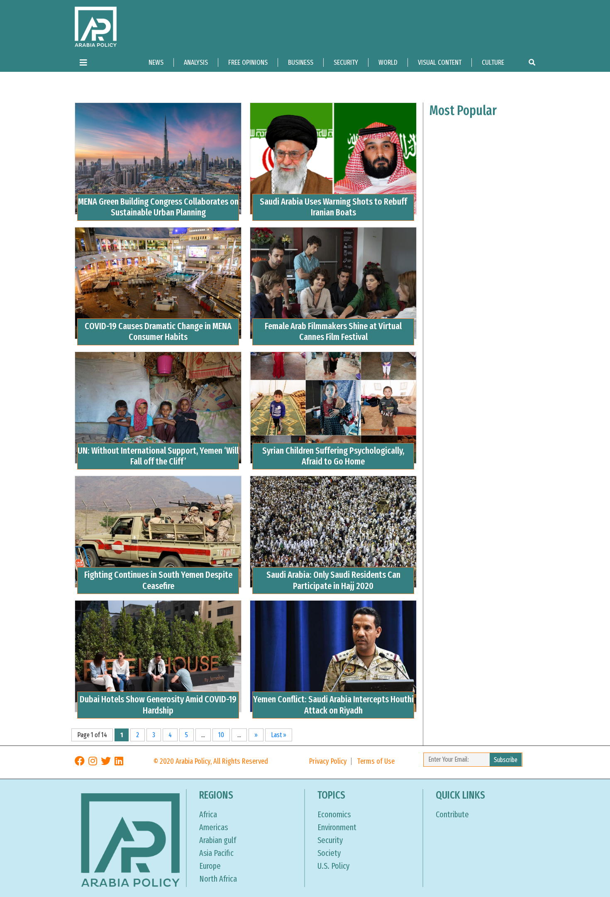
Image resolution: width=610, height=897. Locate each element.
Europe (210, 866)
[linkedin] (119, 761)
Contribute (452, 814)
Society (329, 853)
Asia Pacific (216, 853)
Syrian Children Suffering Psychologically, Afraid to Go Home (333, 456)
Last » (278, 735)
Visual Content (439, 62)
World (388, 62)
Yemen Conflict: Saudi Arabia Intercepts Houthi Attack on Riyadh (333, 705)
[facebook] (80, 761)
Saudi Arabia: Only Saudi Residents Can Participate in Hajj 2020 (333, 580)
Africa (208, 814)
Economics (334, 814)
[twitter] (106, 761)
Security (346, 62)
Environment (336, 827)
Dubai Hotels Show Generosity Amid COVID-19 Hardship (158, 705)
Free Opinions (248, 62)
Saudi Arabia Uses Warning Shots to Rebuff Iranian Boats (333, 207)
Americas (213, 827)
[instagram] (92, 761)
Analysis (196, 62)
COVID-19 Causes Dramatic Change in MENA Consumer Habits (158, 331)
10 (221, 735)
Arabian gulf (217, 840)
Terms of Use (376, 761)
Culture (493, 62)
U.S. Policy (333, 866)
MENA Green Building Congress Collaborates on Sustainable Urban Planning (158, 207)
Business (300, 62)
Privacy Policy (328, 761)
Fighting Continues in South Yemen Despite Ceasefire (158, 580)
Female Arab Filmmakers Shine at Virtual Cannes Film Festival (333, 331)
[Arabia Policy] (96, 26)
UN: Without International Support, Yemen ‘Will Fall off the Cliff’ (158, 456)
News (156, 62)
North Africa (218, 879)
